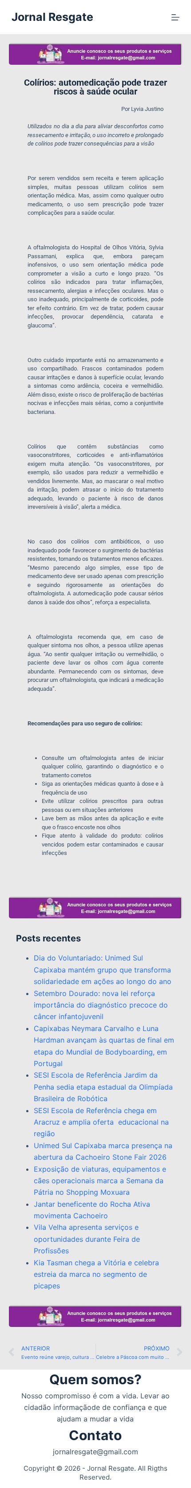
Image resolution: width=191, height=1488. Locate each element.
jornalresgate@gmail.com (95, 1451)
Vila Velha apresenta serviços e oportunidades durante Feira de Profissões (87, 1239)
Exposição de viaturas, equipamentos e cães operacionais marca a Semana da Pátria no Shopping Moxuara (100, 1181)
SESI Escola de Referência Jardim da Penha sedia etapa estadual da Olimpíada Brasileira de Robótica (103, 1087)
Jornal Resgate (52, 17)
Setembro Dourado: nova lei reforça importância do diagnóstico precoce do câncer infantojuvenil (101, 1005)
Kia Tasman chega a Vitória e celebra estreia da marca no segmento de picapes (96, 1274)
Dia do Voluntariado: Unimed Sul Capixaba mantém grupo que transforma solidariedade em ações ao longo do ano (102, 969)
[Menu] (175, 17)
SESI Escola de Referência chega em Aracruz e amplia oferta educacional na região (101, 1122)
